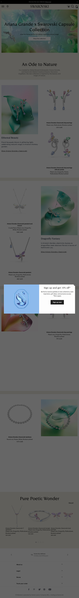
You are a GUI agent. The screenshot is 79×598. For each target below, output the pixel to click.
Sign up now (57, 302)
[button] (75, 285)
